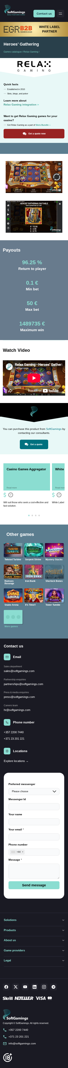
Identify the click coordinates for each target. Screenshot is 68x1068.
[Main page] (16, 10)
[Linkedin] (34, 987)
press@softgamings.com (19, 696)
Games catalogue (13, 51)
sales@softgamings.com (19, 671)
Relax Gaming (30, 51)
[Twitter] (15, 987)
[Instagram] (44, 987)
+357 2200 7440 (14, 732)
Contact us (44, 13)
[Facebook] (6, 987)
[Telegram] (53, 987)
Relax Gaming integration (20, 104)
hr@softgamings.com (17, 709)
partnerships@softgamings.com (23, 684)
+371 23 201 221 (14, 738)
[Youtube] (25, 987)
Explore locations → (16, 761)
